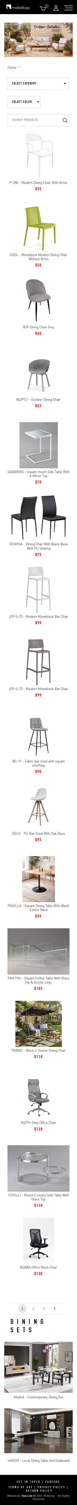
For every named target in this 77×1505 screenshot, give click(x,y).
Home (11, 67)
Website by (20, 1495)
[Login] (56, 8)
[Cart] (43, 8)
